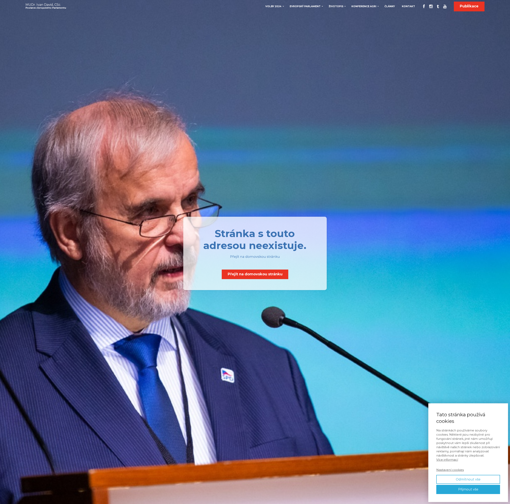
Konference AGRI (363, 6)
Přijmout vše (468, 489)
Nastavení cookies (450, 470)
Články (389, 6)
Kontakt (408, 6)
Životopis (336, 6)
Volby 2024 (273, 6)
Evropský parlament (305, 6)
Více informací (447, 460)
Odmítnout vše (468, 479)
